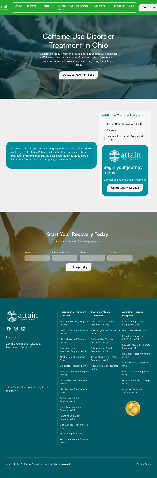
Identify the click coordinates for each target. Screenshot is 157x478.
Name (28, 252)
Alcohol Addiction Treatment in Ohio (105, 367)
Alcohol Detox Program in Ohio (72, 358)
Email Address (60, 252)
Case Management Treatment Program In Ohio (73, 350)
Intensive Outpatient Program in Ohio (70, 417)
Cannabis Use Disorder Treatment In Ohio (102, 323)
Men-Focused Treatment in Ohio (73, 391)
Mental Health (62, 7)
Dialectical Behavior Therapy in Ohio (136, 382)
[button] (33, 6)
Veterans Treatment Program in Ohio (74, 373)
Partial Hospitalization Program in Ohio (70, 400)
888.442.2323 (71, 155)
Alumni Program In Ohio (71, 433)
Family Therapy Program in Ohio (135, 373)
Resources (118, 5)
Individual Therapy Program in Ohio (136, 355)
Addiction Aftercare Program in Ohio (74, 441)
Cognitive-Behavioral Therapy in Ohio (132, 391)
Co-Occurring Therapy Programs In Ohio (133, 323)
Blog (131, 5)
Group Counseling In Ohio (134, 330)
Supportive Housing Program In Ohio (74, 323)
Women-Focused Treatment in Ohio (74, 382)
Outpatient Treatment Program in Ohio (70, 408)
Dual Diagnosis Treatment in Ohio (74, 426)
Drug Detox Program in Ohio (74, 365)
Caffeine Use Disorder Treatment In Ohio (102, 341)
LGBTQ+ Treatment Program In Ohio (74, 332)
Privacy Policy (144, 464)
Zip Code (112, 252)
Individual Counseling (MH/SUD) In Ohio (132, 337)
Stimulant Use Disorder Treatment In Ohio (102, 350)
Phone (83, 252)
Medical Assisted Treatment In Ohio (74, 341)
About (18, 5)
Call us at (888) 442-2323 (78, 75)
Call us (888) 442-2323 (125, 187)
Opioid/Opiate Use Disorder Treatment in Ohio (104, 358)
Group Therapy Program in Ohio (135, 364)
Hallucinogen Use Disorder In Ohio (105, 332)
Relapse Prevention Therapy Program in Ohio (136, 346)
